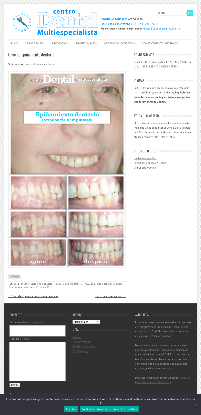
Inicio (14, 43)
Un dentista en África (145, 158)
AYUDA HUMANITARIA (163, 137)
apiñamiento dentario (101, 283)
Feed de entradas (81, 342)
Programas (59, 43)
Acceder (76, 337)
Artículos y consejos (118, 43)
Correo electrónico (26, 322)
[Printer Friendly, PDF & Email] (14, 277)
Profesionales (86, 43)
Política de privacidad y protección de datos (109, 409)
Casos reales (34, 43)
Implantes (64, 283)
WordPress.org (80, 351)
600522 (86, 283)
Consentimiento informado (160, 43)
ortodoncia (30, 287)
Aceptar (71, 409)
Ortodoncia (74, 283)
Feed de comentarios (84, 346)
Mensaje (20, 338)
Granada (138, 62)
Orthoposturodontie (145, 167)
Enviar (14, 384)
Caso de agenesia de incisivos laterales (33, 296)
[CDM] (53, 36)
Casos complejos (38, 283)
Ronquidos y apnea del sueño (150, 163)
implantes (20, 287)
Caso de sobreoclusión (110, 296)
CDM (24, 283)
